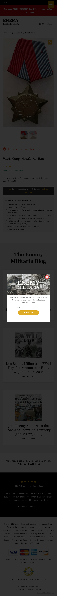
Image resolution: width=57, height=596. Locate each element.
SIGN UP (28, 313)
